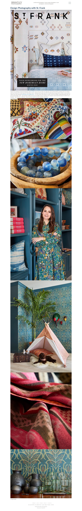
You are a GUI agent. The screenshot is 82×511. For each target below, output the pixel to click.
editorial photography (49, 3)
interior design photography (50, 2)
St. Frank (32, 91)
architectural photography (39, 2)
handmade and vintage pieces (28, 94)
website (34, 97)
